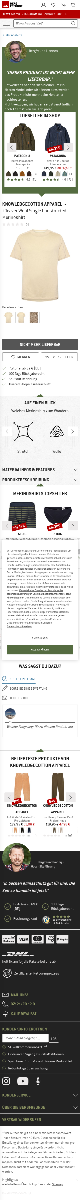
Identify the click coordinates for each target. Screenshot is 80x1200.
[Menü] (6, 22)
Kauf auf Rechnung (23, 379)
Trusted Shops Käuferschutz (30, 384)
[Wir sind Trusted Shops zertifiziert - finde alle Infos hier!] (46, 920)
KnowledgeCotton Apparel (32, 204)
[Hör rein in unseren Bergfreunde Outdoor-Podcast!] (41, 1082)
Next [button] (73, 431)
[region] (40, 600)
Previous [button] (7, 431)
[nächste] (68, 147)
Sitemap (57, 1184)
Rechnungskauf (25, 918)
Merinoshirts (14, 35)
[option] (40, 265)
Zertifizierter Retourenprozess (36, 973)
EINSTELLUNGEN (40, 638)
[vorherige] (11, 147)
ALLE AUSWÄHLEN (40, 649)
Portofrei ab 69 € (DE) (25, 368)
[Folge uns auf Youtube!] (26, 1082)
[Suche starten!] (73, 23)
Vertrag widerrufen (21, 1119)
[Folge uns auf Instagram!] (9, 1082)
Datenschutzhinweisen (19, 626)
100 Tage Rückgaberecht (27, 373)
